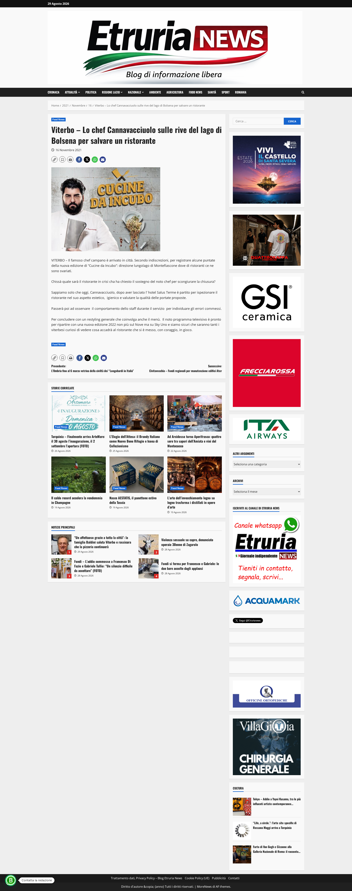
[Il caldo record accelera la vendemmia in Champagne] (78, 475)
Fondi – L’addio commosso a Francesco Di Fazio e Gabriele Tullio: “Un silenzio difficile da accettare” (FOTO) (61, 568)
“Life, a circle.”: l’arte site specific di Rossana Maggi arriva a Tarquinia (274, 825)
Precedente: (92, 368)
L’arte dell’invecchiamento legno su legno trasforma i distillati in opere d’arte (191, 502)
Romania (240, 92)
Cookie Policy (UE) (197, 878)
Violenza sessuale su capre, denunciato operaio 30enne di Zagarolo (148, 544)
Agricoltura (174, 92)
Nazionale (134, 92)
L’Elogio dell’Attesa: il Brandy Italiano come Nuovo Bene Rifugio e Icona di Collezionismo (134, 441)
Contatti (233, 878)
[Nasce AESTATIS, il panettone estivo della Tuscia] (136, 475)
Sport (226, 92)
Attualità (71, 92)
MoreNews (204, 887)
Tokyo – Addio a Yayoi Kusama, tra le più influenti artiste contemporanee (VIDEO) (277, 801)
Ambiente (155, 92)
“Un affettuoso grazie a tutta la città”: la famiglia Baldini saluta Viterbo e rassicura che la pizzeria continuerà (61, 544)
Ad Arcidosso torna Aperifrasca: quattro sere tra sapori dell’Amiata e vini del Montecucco (194, 441)
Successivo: (185, 368)
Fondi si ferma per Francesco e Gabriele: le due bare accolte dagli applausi (148, 568)
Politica (90, 92)
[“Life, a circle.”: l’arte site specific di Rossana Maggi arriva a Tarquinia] (242, 831)
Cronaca (53, 92)
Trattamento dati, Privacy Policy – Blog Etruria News (146, 878)
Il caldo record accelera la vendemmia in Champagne (76, 500)
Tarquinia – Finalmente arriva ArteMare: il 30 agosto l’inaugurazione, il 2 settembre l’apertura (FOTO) (78, 441)
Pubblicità (219, 878)
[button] (303, 92)
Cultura (238, 788)
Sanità (212, 92)
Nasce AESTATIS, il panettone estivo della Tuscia (133, 500)
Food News (195, 92)
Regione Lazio (111, 92)
